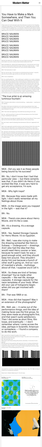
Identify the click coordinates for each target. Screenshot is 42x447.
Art (10, 377)
